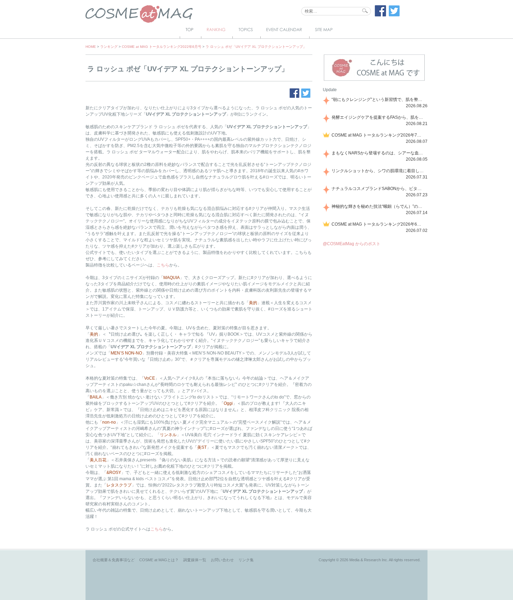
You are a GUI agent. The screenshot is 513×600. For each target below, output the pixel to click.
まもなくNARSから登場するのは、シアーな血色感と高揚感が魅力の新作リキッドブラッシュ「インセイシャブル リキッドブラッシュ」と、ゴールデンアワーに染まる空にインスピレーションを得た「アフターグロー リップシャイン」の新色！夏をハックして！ (378, 153)
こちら (163, 265)
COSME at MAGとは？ (159, 560)
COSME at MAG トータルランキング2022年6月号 (161, 47)
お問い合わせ (222, 560)
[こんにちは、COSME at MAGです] (374, 80)
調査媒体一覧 (194, 560)
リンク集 (246, 560)
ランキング (109, 47)
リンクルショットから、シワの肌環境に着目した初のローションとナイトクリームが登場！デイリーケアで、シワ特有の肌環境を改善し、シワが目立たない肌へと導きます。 (378, 170)
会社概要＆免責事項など (113, 560)
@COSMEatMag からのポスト (351, 243)
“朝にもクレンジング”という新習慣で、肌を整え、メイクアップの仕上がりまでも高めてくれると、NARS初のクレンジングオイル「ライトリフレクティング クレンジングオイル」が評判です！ (378, 99)
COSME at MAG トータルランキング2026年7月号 (378, 135)
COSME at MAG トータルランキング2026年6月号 (378, 224)
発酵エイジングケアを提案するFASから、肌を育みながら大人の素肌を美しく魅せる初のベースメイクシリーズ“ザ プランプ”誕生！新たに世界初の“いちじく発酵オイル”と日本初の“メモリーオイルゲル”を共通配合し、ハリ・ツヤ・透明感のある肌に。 (378, 117)
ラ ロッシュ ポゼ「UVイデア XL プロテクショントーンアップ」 (256, 47)
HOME (91, 47)
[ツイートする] (394, 15)
